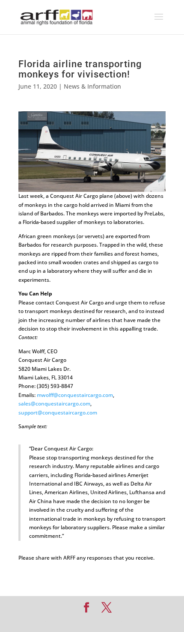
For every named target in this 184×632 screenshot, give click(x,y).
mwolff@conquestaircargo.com (75, 395)
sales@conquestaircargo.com (54, 403)
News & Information (92, 86)
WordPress (145, 621)
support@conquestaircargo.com (57, 412)
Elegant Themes (76, 621)
